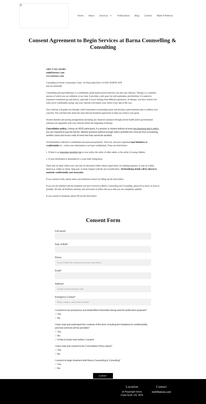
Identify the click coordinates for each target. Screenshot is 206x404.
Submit (103, 376)
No (58, 318)
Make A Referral (165, 15)
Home (80, 15)
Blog (137, 15)
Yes (59, 314)
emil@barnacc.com (161, 392)
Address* (59, 284)
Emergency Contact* (65, 297)
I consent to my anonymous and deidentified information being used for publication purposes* (101, 310)
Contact (148, 15)
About (91, 15)
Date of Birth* (61, 244)
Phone (58, 257)
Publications (123, 15)
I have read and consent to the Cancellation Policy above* (83, 346)
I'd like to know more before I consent (75, 339)
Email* (58, 270)
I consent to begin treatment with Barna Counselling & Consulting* (87, 360)
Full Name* (60, 231)
